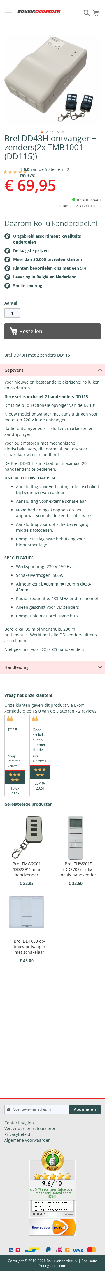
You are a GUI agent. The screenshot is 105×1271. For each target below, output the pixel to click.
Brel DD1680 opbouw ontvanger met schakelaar (30, 946)
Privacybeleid (17, 1134)
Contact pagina (19, 1122)
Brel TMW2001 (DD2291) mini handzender (27, 869)
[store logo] (41, 11)
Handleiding (16, 667)
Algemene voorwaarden (27, 1140)
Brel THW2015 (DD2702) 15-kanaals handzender (78, 869)
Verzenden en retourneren (30, 1128)
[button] (42, 132)
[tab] (52, 370)
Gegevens (14, 370)
